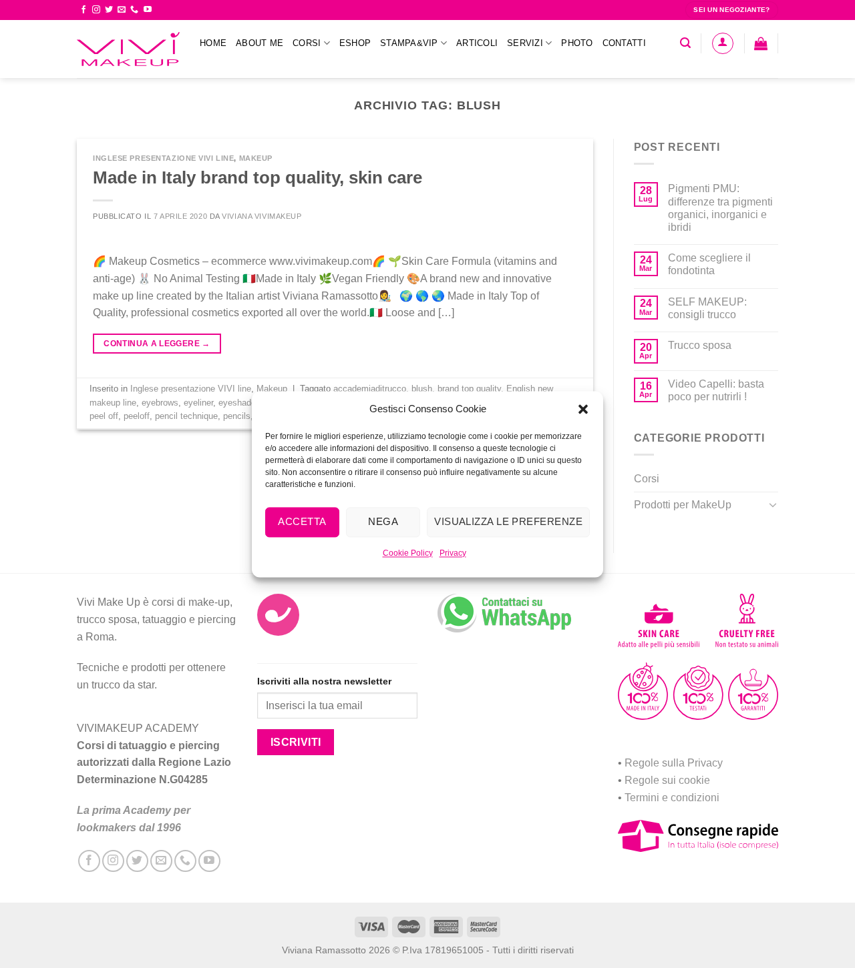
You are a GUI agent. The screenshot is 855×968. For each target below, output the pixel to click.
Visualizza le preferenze (508, 521)
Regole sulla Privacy (674, 763)
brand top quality (469, 389)
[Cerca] (685, 43)
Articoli (477, 43)
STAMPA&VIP (409, 43)
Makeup (256, 158)
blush (421, 389)
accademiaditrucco (369, 389)
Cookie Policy (408, 553)
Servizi (525, 43)
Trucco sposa (699, 345)
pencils (236, 416)
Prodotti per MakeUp (682, 504)
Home (213, 43)
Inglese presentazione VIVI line (163, 158)
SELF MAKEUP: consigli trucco (707, 308)
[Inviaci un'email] (122, 10)
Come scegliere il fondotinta (709, 264)
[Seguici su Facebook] (83, 10)
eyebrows (160, 403)
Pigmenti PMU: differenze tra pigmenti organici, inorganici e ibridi (720, 208)
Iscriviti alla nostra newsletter (324, 681)
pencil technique (186, 416)
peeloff (137, 416)
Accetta (302, 521)
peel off (104, 416)
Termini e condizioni (672, 797)
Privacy (453, 553)
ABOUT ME (259, 43)
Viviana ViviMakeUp (261, 216)
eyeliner (198, 403)
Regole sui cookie (667, 780)
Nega (383, 521)
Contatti (624, 43)
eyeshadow (239, 403)
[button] (583, 409)
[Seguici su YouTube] (148, 10)
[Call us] (134, 10)
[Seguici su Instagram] (96, 10)
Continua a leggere (157, 343)
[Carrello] (760, 43)
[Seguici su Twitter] (109, 10)
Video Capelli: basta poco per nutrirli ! (716, 390)
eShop (355, 43)
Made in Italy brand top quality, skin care (257, 177)
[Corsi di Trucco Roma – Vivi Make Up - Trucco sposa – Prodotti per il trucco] (128, 49)
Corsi (307, 43)
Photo (576, 43)
